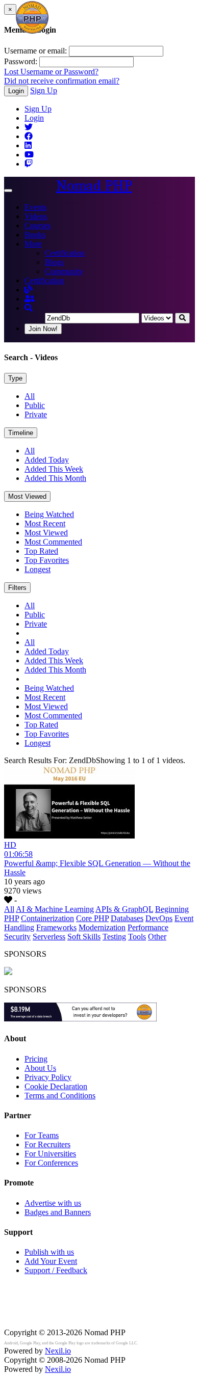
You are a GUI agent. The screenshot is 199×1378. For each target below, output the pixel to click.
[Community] (29, 298)
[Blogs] (28, 289)
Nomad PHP (94, 186)
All (29, 396)
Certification (65, 253)
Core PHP (92, 918)
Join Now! (43, 329)
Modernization (102, 927)
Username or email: (35, 50)
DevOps (158, 918)
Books (34, 234)
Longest (37, 569)
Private (35, 414)
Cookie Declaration (55, 1086)
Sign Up (43, 90)
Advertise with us (52, 1203)
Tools (137, 936)
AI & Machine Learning (55, 909)
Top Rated (41, 551)
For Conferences (51, 1162)
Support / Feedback (55, 1270)
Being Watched (49, 514)
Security (17, 936)
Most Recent (44, 523)
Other (157, 936)
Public (34, 405)
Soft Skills (84, 936)
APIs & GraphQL (124, 909)
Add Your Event (50, 1261)
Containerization (47, 918)
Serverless (49, 936)
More (33, 243)
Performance (148, 927)
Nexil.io (58, 1350)
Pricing (35, 1059)
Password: (20, 61)
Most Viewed (27, 496)
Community (64, 271)
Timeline (20, 433)
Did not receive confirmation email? (61, 80)
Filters (17, 587)
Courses (37, 225)
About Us (40, 1068)
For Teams (41, 1135)
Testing (114, 936)
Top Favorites (46, 560)
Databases (127, 918)
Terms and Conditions (59, 1095)
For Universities (50, 1153)
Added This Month (55, 478)
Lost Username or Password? (51, 71)
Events (35, 207)
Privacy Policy (47, 1077)
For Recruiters (47, 1144)
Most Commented (53, 541)
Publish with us (49, 1252)
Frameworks (56, 927)
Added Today (46, 459)
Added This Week (53, 469)
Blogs (54, 262)
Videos (35, 216)
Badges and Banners (57, 1212)
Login (16, 91)
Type (15, 378)
